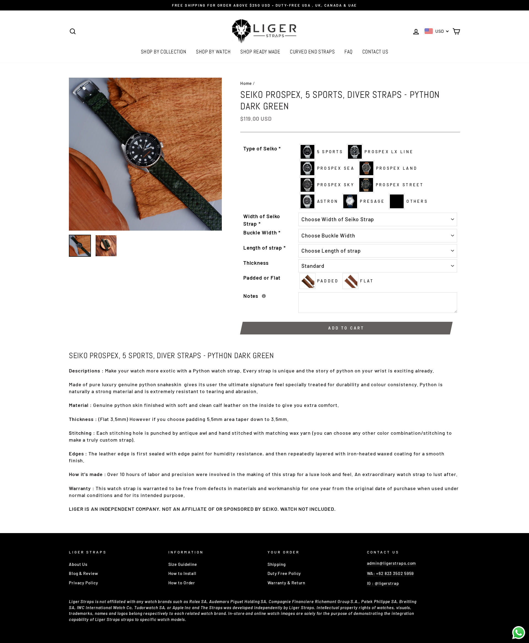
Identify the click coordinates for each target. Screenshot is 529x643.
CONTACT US (375, 51)
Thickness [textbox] (256, 263)
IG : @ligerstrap (383, 583)
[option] (264, 5)
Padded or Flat (262, 277)
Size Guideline (182, 564)
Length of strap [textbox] (264, 247)
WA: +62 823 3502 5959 (390, 573)
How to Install (182, 573)
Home (246, 83)
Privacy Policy (83, 582)
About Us (78, 564)
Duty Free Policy (284, 573)
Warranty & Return (286, 582)
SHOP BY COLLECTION (164, 51)
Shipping (277, 564)
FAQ (348, 51)
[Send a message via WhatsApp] (518, 632)
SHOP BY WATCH (213, 51)
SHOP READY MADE (260, 51)
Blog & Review (83, 573)
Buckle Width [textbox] (262, 232)
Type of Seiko (262, 148)
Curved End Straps (312, 51)
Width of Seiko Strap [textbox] (261, 220)
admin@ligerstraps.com (391, 563)
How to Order (181, 582)
